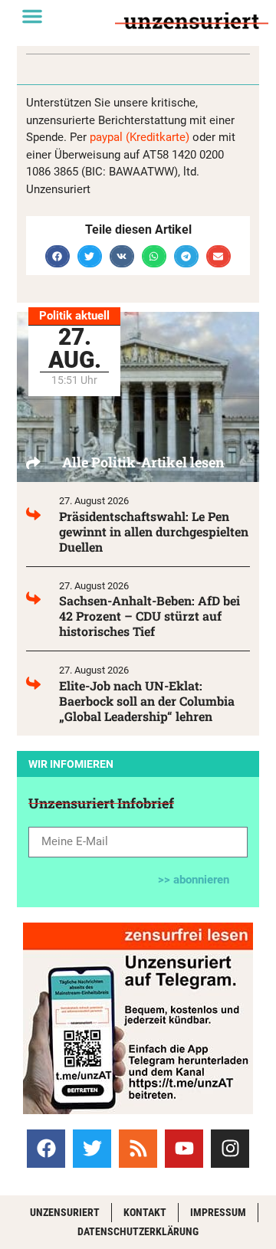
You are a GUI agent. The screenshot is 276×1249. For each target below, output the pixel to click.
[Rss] (138, 1148)
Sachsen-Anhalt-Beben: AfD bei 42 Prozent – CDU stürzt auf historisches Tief (149, 615)
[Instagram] (230, 1148)
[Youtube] (184, 1148)
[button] (32, 16)
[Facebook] (46, 1148)
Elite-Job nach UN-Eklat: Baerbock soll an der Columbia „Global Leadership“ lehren (147, 700)
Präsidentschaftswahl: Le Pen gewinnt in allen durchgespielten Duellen (153, 531)
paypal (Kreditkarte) (139, 137)
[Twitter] (92, 1148)
